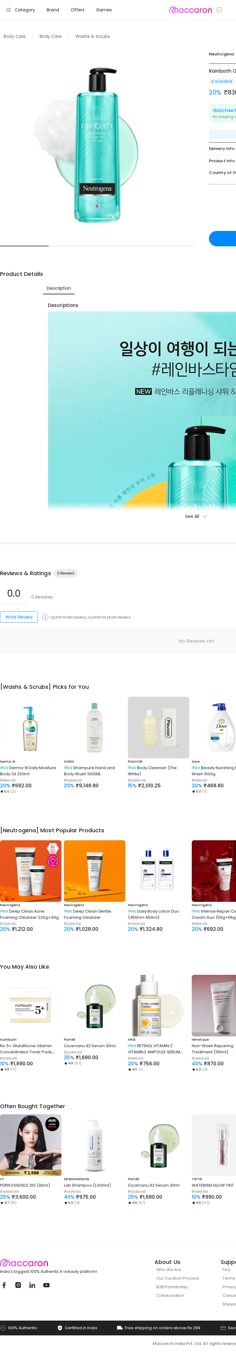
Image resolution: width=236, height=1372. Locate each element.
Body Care (15, 36)
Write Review (19, 617)
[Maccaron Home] (60, 1263)
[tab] (59, 288)
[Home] (190, 9)
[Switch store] (219, 10)
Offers (78, 10)
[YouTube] (46, 1285)
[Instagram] (18, 1285)
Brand (53, 10)
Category (25, 10)
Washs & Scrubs (93, 36)
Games (104, 10)
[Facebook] (3, 1285)
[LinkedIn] (32, 1285)
